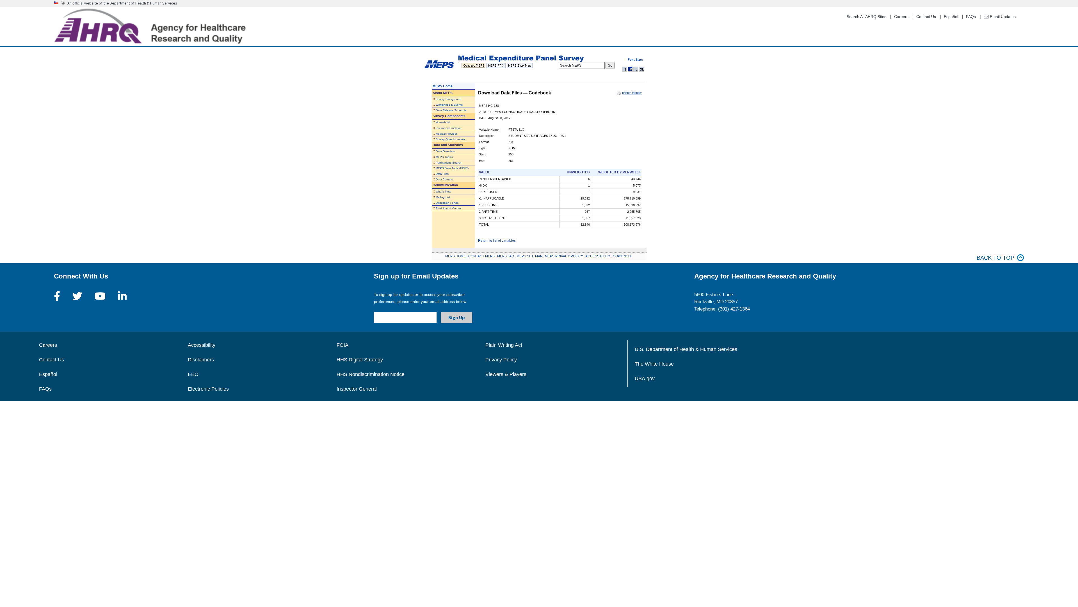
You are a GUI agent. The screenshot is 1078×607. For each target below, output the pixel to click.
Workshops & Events (449, 104)
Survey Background (448, 99)
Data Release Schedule (451, 110)
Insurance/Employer (449, 128)
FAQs (971, 16)
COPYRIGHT (623, 256)
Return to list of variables (497, 241)
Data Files (442, 173)
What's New (443, 191)
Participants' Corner (448, 208)
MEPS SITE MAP (529, 256)
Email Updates (1002, 16)
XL (642, 69)
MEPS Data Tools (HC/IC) (452, 168)
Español (951, 16)
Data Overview (445, 151)
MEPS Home (443, 86)
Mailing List (443, 197)
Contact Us (926, 16)
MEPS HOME (455, 256)
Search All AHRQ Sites (866, 16)
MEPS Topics (444, 156)
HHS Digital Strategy (360, 360)
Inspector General (357, 389)
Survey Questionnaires (450, 139)
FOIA (342, 345)
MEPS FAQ (505, 256)
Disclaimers (201, 360)
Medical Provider (446, 133)
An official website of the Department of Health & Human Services (122, 3)
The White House (654, 364)
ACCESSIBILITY (597, 256)
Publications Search (449, 162)
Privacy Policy (501, 360)
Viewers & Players (505, 374)
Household (443, 122)
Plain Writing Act (503, 345)
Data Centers (444, 179)
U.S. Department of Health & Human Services (686, 349)
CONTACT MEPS (481, 256)
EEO (193, 374)
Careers (901, 16)
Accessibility (201, 345)
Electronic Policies (208, 389)
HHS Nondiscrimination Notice (371, 374)
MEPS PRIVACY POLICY (564, 256)
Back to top (995, 258)
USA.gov (645, 378)
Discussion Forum (447, 202)
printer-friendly (632, 92)
